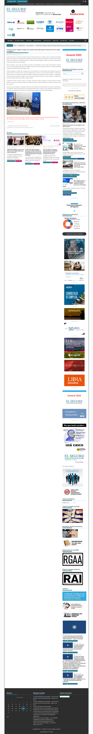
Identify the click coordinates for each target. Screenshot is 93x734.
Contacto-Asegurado (54, 126)
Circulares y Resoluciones (72, 640)
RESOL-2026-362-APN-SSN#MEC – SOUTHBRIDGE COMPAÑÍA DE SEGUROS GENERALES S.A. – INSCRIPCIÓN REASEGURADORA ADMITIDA (45, 719)
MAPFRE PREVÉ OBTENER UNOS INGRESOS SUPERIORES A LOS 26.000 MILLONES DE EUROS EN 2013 (20, 126)
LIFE (72, 139)
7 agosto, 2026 (11, 146)
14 (23, 706)
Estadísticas (63, 40)
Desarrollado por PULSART (46, 731)
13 (19, 706)
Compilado (29, 40)
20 (19, 708)
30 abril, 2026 (77, 161)
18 (12, 708)
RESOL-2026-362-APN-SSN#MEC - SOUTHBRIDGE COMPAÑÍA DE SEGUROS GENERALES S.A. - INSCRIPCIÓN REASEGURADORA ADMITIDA (49, 4)
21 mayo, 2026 (67, 123)
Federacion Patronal (75, 174)
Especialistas (47, 40)
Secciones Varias (19, 40)
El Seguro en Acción (18, 54)
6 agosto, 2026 (29, 146)
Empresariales (37, 40)
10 (8, 706)
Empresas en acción (11, 161)
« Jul (8, 716)
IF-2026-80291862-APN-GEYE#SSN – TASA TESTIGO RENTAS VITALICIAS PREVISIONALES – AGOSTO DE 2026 (45, 698)
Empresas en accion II (67, 191)
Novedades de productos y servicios (69, 140)
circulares (65, 640)
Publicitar (55, 40)
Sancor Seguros (11, 121)
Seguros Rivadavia (80, 158)
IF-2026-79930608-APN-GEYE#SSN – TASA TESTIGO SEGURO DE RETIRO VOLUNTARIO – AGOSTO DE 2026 (45, 703)
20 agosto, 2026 (67, 634)
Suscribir (71, 40)
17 (8, 708)
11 (12, 706)
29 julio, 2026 (46, 146)
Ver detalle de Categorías (74, 90)
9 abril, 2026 (77, 179)
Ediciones (10, 40)
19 (16, 708)
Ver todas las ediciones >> (68, 466)
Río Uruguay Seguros (67, 194)
